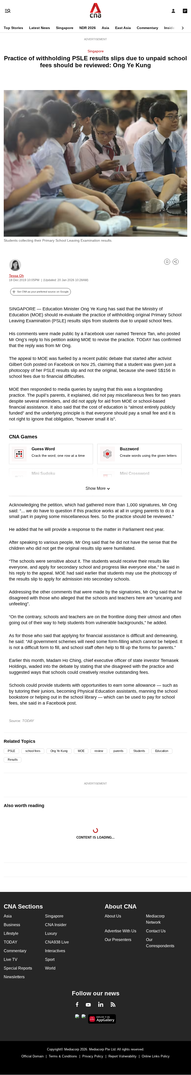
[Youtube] (88, 1005)
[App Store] (84, 1017)
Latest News (39, 28)
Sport (49, 959)
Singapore (64, 28)
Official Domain (32, 1056)
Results (12, 759)
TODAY (10, 942)
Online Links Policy (156, 1056)
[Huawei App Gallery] (102, 1019)
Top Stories (13, 28)
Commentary (147, 28)
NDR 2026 (87, 28)
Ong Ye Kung (59, 751)
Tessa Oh (16, 276)
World (50, 968)
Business (12, 925)
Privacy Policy (92, 1056)
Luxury (51, 933)
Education (161, 751)
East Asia (123, 28)
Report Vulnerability (122, 1056)
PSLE (11, 751)
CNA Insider (55, 925)
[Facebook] (77, 1005)
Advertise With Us (120, 931)
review (99, 751)
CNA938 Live (57, 942)
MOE (81, 751)
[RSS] (113, 1005)
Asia (105, 28)
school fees (32, 751)
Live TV (10, 959)
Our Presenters (118, 940)
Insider (170, 28)
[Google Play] (77, 1017)
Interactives (55, 951)
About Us (113, 916)
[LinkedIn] (100, 1005)
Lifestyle (11, 933)
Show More (96, 488)
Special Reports (18, 968)
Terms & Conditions (63, 1056)
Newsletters (14, 977)
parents (118, 751)
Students (139, 751)
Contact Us (156, 931)
